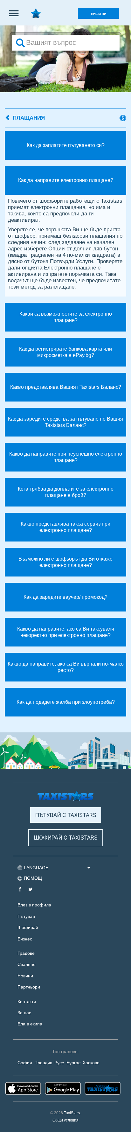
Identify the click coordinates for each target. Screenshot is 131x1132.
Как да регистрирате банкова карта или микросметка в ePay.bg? (65, 352)
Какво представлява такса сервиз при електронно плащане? (65, 527)
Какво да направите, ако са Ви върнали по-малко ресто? (66, 667)
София (24, 1062)
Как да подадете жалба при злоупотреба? (66, 702)
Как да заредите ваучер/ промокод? (65, 597)
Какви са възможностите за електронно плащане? (65, 317)
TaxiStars (72, 1113)
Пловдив (43, 1062)
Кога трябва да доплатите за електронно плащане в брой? (66, 492)
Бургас (73, 1062)
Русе (59, 1062)
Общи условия (65, 1120)
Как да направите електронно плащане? (65, 180)
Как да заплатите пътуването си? (66, 145)
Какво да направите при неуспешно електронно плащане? (65, 457)
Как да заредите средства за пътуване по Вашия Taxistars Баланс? (65, 422)
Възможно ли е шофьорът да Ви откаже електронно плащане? (65, 562)
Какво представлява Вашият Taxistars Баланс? (65, 387)
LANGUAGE (37, 867)
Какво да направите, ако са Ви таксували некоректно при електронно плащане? (65, 632)
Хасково (91, 1062)
